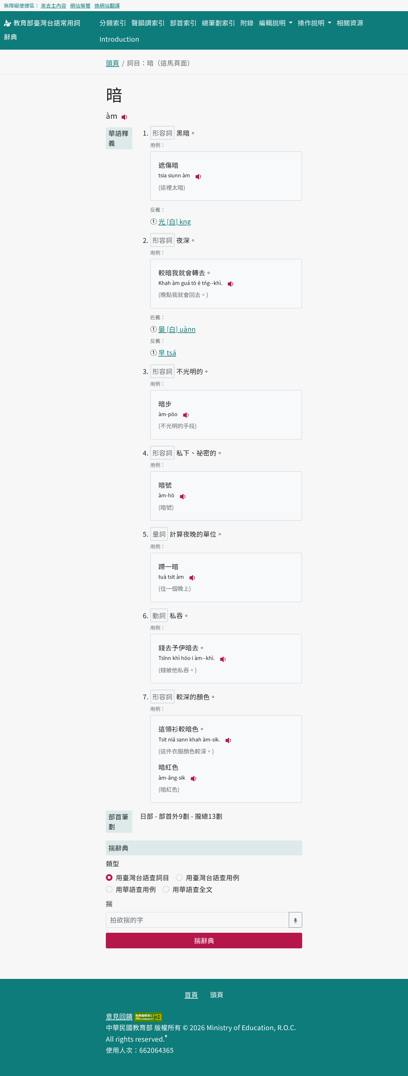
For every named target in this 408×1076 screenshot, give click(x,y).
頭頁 (112, 62)
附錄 (247, 22)
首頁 (191, 994)
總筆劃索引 (218, 22)
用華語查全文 (192, 889)
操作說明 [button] (312, 22)
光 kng (174, 221)
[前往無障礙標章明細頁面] (148, 1016)
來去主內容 (53, 5)
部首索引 (183, 22)
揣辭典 (204, 940)
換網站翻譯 (107, 5)
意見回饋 (119, 1016)
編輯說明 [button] (273, 22)
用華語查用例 (136, 889)
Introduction (119, 39)
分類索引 (112, 22)
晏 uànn (177, 329)
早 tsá (167, 352)
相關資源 (350, 22)
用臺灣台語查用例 (212, 877)
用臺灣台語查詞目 (142, 877)
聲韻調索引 (148, 22)
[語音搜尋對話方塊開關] (295, 920)
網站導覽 (80, 5)
